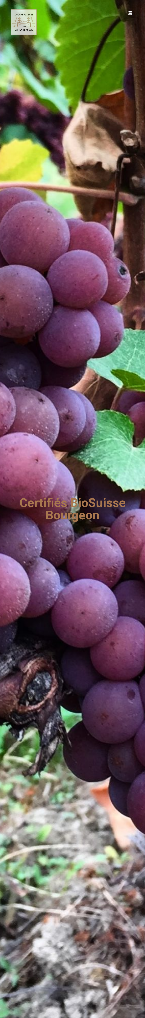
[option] (72, 509)
